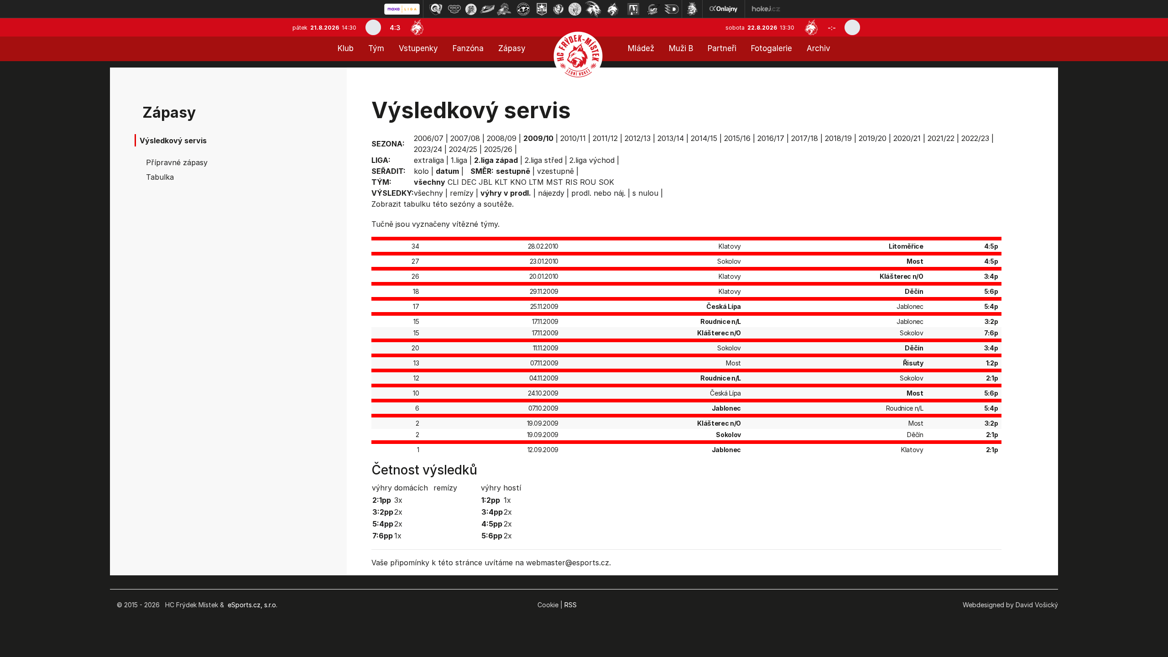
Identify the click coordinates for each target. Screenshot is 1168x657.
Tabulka (160, 177)
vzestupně (555, 171)
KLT (501, 182)
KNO (518, 182)
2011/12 (605, 138)
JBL (485, 182)
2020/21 (907, 138)
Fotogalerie (771, 48)
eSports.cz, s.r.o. (252, 605)
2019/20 (872, 138)
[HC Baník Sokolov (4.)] (487, 9)
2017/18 (804, 138)
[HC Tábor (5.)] (504, 9)
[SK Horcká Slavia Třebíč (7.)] (541, 9)
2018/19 (838, 138)
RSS (570, 605)
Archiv (818, 48)
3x (398, 500)
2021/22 (941, 138)
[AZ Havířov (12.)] (633, 9)
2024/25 (463, 149)
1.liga (459, 160)
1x (398, 535)
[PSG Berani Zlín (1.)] (435, 9)
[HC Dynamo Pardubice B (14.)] (671, 9)
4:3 (395, 27)
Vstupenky (418, 48)
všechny (428, 193)
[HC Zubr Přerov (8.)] (558, 9)
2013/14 (670, 138)
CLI (453, 182)
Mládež (641, 48)
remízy (462, 193)
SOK (606, 182)
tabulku (416, 204)
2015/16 (737, 138)
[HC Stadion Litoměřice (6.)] (523, 9)
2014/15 (704, 138)
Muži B (681, 48)
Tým (376, 48)
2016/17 (770, 138)
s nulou (645, 193)
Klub (346, 48)
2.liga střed (544, 160)
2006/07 (428, 138)
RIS (571, 182)
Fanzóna (468, 48)
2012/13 (638, 138)
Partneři (722, 48)
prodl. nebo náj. (598, 193)
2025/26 (498, 149)
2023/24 (428, 149)
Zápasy (512, 48)
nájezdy (551, 193)
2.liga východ (592, 160)
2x (398, 511)
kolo (421, 171)
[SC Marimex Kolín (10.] (593, 9)
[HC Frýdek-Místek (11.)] (613, 9)
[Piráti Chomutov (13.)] (653, 9)
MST (554, 182)
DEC (468, 182)
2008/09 (501, 138)
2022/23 (975, 138)
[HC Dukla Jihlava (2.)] (454, 9)
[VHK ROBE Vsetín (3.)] (471, 9)
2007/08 (465, 138)
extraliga (429, 160)
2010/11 (573, 138)
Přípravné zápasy (177, 162)
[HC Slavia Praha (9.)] (575, 9)
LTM (536, 182)
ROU (588, 182)
